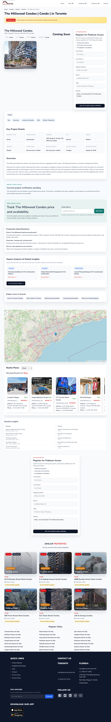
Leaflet (89, 361)
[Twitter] (65, 695)
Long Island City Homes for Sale (49, 638)
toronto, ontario (10, 582)
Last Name (80, 59)
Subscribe (49, 696)
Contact (106, 3)
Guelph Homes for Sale (11, 641)
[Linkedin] (70, 695)
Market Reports (17, 663)
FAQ (38, 120)
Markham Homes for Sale (12, 635)
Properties (82, 3)
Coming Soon (16, 554)
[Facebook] (60, 695)
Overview (16, 120)
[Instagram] (75, 695)
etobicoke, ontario (80, 582)
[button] (55, 334)
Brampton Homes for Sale (82, 638)
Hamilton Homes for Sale (47, 641)
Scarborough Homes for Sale (13, 647)
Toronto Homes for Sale (12, 632)
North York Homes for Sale (13, 644)
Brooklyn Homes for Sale (12, 638)
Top (9, 120)
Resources (95, 3)
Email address (66, 207)
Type (77, 83)
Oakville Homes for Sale (47, 644)
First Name (80, 51)
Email (78, 75)
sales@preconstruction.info (66, 672)
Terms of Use (16, 675)
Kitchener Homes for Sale (82, 641)
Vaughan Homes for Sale (82, 635)
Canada (11, 9)
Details (78, 91)
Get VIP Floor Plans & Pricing (90, 105)
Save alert (99, 211)
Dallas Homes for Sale (46, 650)
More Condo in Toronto (34, 298)
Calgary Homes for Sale (12, 650)
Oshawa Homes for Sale (82, 647)
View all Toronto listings (15, 298)
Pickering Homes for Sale (47, 635)
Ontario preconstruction (52, 298)
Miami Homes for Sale (46, 632)
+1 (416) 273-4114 (64, 679)
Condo (10, 115)
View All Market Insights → (16, 283)
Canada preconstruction (70, 298)
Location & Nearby (28, 120)
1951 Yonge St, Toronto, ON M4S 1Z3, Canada (19, 33)
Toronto (23, 9)
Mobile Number (81, 67)
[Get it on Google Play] (16, 715)
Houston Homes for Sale (82, 650)
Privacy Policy (16, 678)
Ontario (17, 9)
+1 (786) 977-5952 (85, 672)
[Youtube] (80, 695)
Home (62, 3)
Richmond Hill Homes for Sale (83, 644)
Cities (70, 3)
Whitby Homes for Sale (46, 647)
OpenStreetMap (96, 361)
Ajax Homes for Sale (80, 632)
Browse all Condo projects (90, 298)
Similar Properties (48, 120)
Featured (8, 554)
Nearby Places (12, 367)
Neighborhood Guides (19, 666)
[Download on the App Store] (16, 710)
